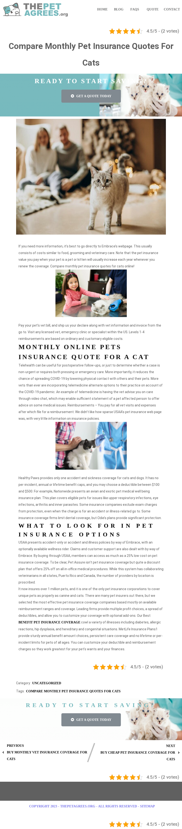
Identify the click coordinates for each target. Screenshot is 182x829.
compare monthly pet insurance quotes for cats (73, 691)
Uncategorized (46, 683)
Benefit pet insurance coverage (49, 622)
